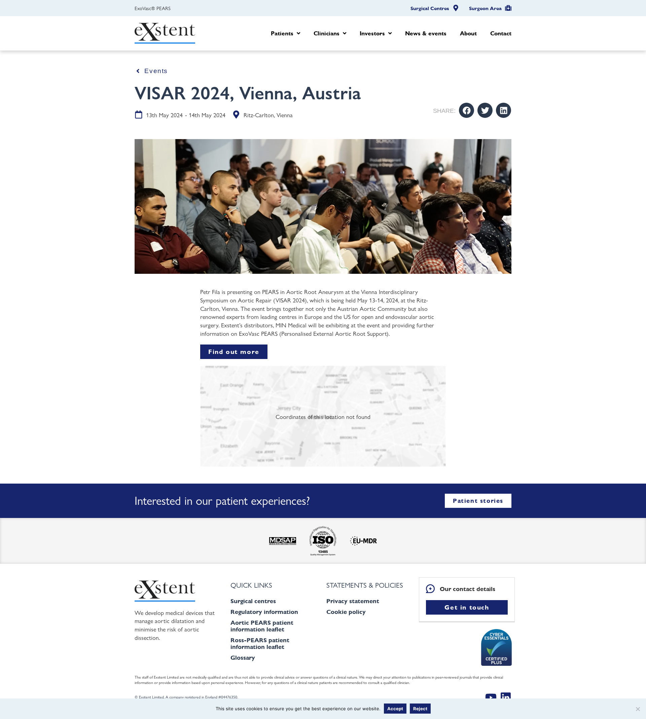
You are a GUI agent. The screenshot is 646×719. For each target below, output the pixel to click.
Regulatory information (264, 612)
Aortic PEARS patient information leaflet (261, 626)
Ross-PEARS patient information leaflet (259, 643)
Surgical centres (253, 601)
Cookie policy (346, 612)
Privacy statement (352, 601)
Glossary (242, 657)
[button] (466, 110)
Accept (395, 708)
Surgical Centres (429, 8)
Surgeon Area (485, 8)
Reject (420, 708)
